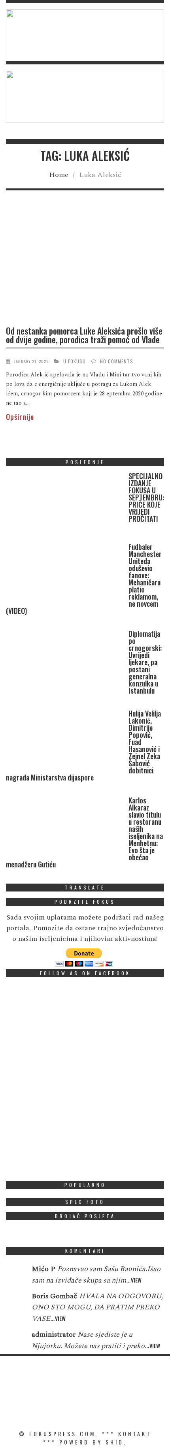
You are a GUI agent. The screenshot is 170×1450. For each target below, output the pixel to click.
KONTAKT (134, 1433)
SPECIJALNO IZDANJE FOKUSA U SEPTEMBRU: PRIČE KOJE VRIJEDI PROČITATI (146, 497)
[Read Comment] (15, 1274)
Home (58, 174)
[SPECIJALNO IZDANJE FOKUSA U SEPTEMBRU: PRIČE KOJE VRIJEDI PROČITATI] (65, 503)
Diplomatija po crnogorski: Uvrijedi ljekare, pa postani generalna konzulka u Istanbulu (145, 662)
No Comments (116, 361)
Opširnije (20, 417)
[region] (85, 35)
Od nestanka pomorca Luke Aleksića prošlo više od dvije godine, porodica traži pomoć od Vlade (84, 335)
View (136, 1280)
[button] (85, 35)
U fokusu (74, 361)
